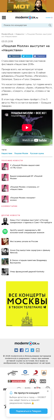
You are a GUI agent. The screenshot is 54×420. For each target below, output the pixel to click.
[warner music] (25, 373)
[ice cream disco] (44, 373)
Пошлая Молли (21, 153)
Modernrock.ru (26, 17)
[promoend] (43, 381)
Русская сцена (37, 153)
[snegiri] (32, 381)
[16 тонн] (12, 373)
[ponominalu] (17, 381)
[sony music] (35, 373)
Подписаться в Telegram (28, 411)
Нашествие (7, 153)
